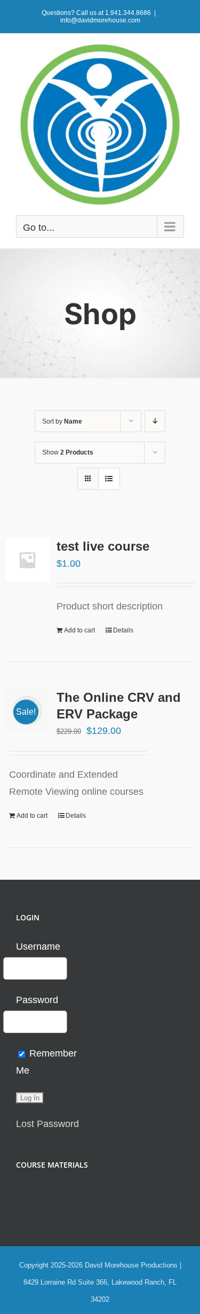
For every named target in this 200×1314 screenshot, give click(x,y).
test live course (103, 546)
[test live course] (27, 560)
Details (123, 630)
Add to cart (79, 630)
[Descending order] (155, 421)
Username (38, 946)
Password (37, 1000)
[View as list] (109, 478)
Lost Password (47, 1124)
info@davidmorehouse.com (100, 20)
